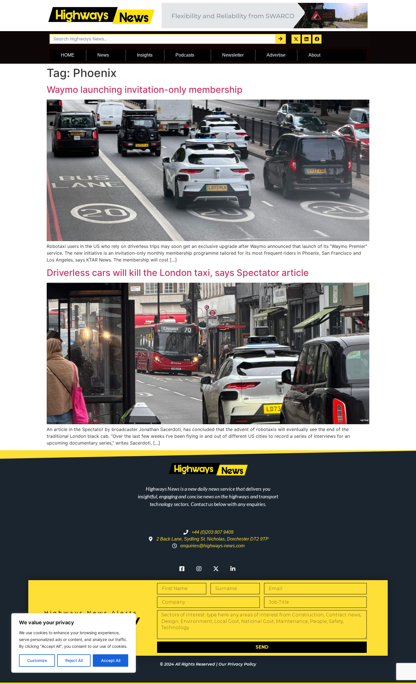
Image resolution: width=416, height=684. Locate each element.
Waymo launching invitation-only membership (145, 89)
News (103, 55)
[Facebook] (316, 39)
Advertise (276, 55)
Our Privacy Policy (237, 664)
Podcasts (184, 55)
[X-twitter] (296, 39)
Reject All (74, 660)
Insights (145, 55)
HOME (67, 55)
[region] (73, 643)
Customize (37, 660)
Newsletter (233, 55)
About (314, 55)
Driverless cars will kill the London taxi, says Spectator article (178, 272)
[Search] (280, 39)
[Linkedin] (306, 39)
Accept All (110, 660)
